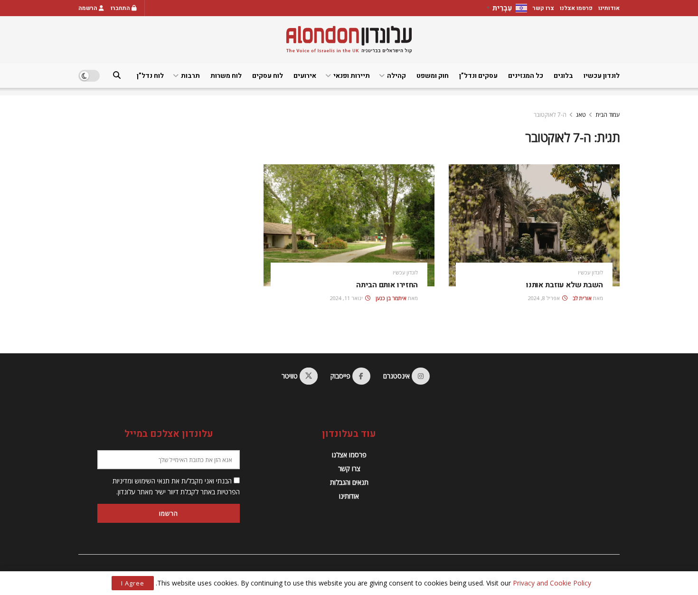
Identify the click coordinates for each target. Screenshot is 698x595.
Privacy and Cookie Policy (552, 582)
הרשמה (88, 8)
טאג (581, 115)
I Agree (132, 583)
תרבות (190, 76)
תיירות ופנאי (351, 76)
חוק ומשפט (432, 76)
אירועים (304, 76)
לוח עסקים (267, 76)
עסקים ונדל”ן (478, 76)
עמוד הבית (607, 115)
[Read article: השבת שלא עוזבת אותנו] (534, 225)
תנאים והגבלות (349, 482)
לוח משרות (226, 76)
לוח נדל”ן (150, 76)
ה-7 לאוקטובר (550, 115)
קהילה (396, 76)
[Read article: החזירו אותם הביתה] (349, 225)
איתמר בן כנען (391, 298)
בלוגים (563, 76)
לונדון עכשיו (602, 76)
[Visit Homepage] (349, 39)
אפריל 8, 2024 (544, 298)
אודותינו (609, 8)
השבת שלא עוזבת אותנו (564, 285)
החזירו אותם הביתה (387, 285)
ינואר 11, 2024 (347, 298)
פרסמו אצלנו (576, 8)
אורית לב (582, 298)
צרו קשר (543, 8)
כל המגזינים (525, 76)
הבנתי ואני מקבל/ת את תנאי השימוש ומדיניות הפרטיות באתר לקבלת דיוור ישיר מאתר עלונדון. (176, 486)
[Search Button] (117, 76)
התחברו (121, 8)
